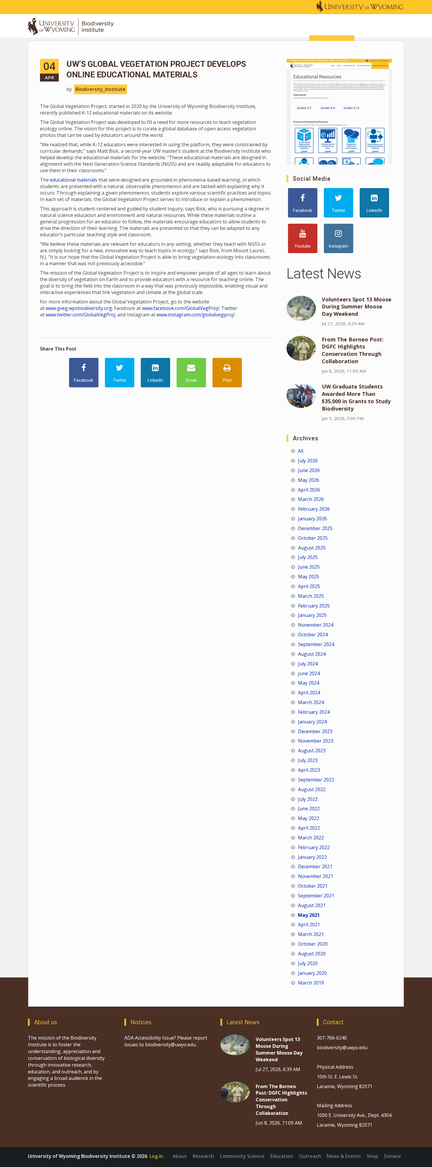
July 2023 (308, 760)
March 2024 (311, 702)
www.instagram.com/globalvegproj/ (195, 314)
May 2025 (308, 576)
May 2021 (309, 915)
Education (281, 1156)
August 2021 (312, 905)
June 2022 (309, 808)
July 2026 (308, 460)
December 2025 (315, 528)
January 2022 (312, 857)
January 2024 (312, 721)
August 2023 (312, 750)
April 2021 (309, 924)
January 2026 (312, 518)
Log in (156, 1156)
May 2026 (308, 480)
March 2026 (311, 499)
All (300, 451)
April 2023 (309, 770)
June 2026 (309, 470)
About (180, 1156)
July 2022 (308, 799)
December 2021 (315, 866)
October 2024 (313, 634)
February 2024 (314, 712)
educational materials (73, 180)
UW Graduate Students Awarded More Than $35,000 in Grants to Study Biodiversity (356, 397)
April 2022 (309, 828)
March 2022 (311, 837)
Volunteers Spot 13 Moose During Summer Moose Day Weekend (356, 307)
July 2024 (308, 663)
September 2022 (316, 779)
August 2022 (312, 789)
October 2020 (313, 944)
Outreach (310, 1156)
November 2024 (315, 625)
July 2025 (308, 557)
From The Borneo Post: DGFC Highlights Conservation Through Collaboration (353, 350)
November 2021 (315, 876)
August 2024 (312, 654)
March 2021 (311, 934)
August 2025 (312, 548)
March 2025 (311, 596)
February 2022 (314, 847)
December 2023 (315, 731)
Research (203, 1156)
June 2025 (309, 567)
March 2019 (311, 983)
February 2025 (314, 605)
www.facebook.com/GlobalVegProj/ (180, 308)
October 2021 (313, 886)
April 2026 (309, 490)
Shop (372, 1156)
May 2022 (308, 818)
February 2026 (314, 509)
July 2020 (308, 963)
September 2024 (316, 644)
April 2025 (309, 586)
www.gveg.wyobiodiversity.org (79, 308)
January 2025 (312, 615)
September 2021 (316, 895)
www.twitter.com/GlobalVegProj (80, 314)
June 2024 (309, 673)
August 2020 (312, 953)
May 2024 (308, 683)
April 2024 (309, 692)
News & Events (344, 1156)
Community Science (242, 1156)
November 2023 (315, 741)
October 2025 (313, 538)
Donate (392, 1156)
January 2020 (312, 973)
